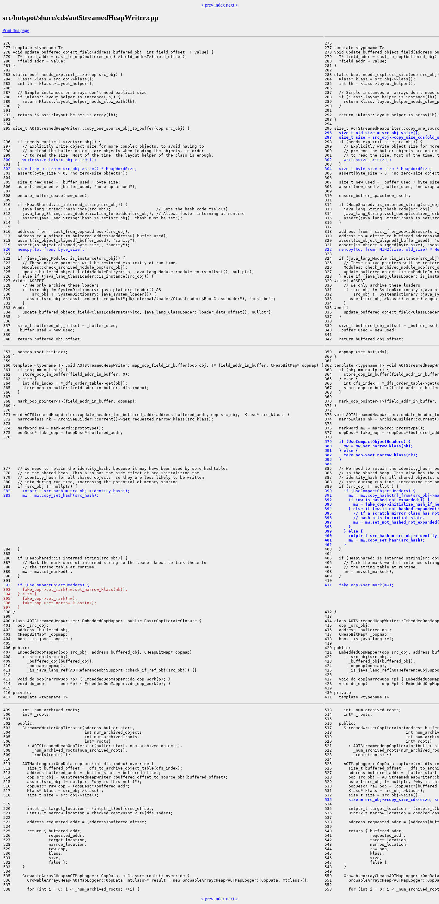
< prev (207, 4)
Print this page (15, 30)
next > (232, 4)
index (219, 4)
